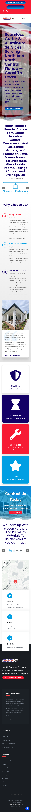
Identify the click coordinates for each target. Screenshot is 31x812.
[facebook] (3, 11)
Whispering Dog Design (14, 804)
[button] (3, 188)
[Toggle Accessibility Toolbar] (27, 808)
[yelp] (7, 11)
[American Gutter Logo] (8, 17)
